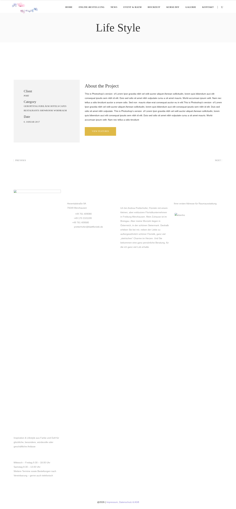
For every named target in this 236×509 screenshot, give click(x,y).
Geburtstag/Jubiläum (37, 106)
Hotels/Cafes (58, 106)
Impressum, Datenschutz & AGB (122, 502)
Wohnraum (60, 110)
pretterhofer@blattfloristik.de (88, 226)
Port (26, 96)
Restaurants (31, 110)
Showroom (46, 110)
